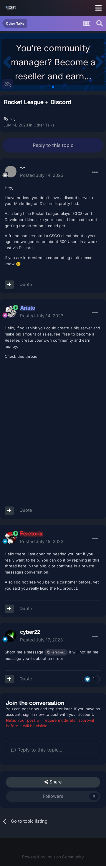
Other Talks (44, 125)
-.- (11, 118)
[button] (7, 62)
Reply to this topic (53, 145)
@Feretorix (56, 652)
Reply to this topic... (39, 750)
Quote (25, 284)
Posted (42, 175)
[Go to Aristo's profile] (10, 312)
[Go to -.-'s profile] (10, 171)
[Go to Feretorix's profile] (10, 538)
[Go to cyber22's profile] (10, 636)
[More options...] (94, 172)
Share (55, 782)
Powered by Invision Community (53, 857)
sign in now (33, 714)
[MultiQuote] (9, 284)
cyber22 (30, 632)
